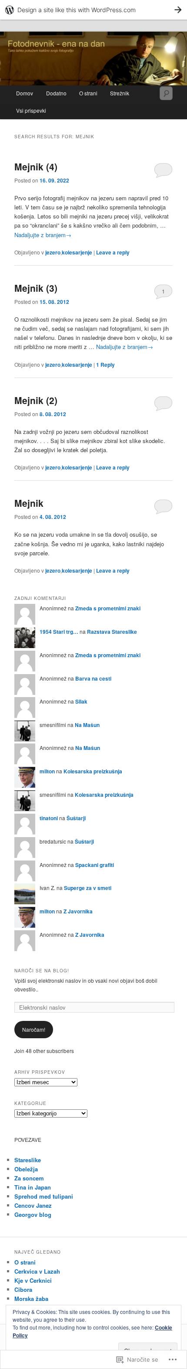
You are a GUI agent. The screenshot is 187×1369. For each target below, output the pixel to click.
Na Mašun (87, 725)
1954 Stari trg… (59, 632)
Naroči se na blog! (41, 971)
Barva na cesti (93, 678)
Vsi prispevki (31, 110)
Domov (24, 93)
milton (47, 771)
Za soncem (29, 1178)
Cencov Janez (33, 1205)
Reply (105, 364)
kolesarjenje (77, 252)
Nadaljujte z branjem (42, 235)
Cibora (23, 1289)
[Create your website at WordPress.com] (93, 10)
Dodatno (56, 93)
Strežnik (119, 93)
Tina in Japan (32, 1187)
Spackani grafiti (94, 865)
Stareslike (27, 1160)
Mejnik (28, 502)
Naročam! (33, 1029)
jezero (52, 252)
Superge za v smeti (87, 888)
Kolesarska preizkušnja (92, 771)
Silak (81, 701)
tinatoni (49, 818)
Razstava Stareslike (112, 632)
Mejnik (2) (35, 400)
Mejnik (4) (35, 166)
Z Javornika (78, 911)
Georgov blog (32, 1214)
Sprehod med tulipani (43, 1196)
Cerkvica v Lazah (37, 1271)
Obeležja (26, 1169)
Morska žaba (31, 1298)
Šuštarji (76, 818)
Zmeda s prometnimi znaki (107, 608)
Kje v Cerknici (33, 1280)
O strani (88, 93)
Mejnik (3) (35, 287)
